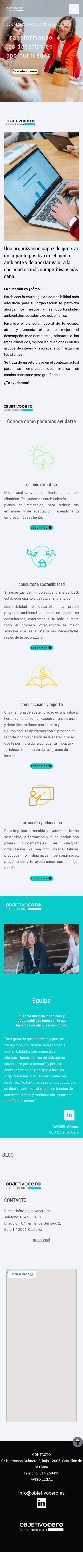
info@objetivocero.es (33, 1211)
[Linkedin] (41, 1503)
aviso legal (41, 1240)
